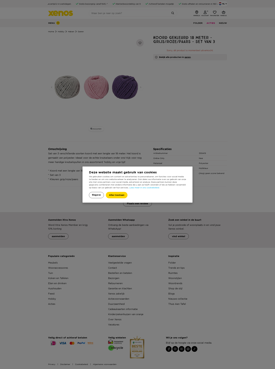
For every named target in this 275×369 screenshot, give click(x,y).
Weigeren (96, 195)
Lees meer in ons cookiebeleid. (144, 187)
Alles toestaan (116, 195)
